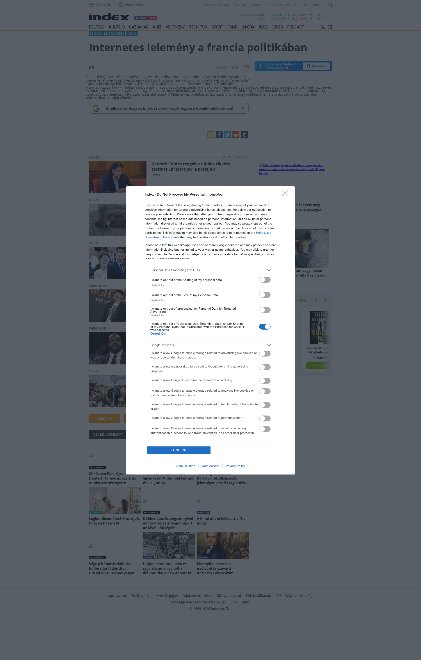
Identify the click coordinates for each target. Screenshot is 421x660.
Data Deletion (185, 465)
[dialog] (210, 330)
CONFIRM (179, 450)
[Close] (286, 195)
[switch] (265, 280)
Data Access (210, 465)
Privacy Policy (235, 465)
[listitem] (210, 270)
